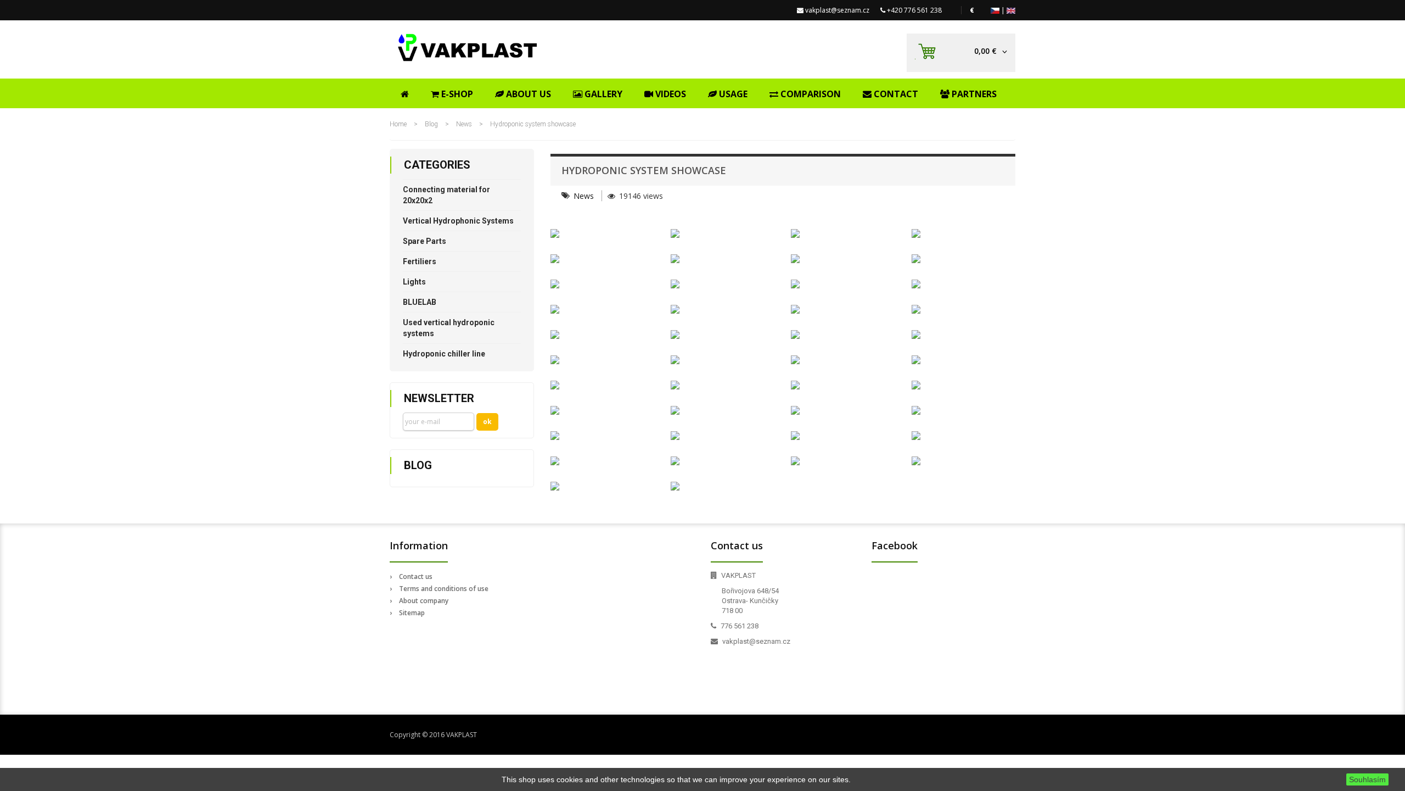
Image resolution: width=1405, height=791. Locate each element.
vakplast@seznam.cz (837, 10)
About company (423, 600)
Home (398, 124)
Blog (432, 124)
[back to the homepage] (468, 48)
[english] (1011, 10)
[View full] (602, 233)
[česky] (995, 10)
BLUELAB (419, 302)
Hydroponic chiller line (444, 353)
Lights (414, 281)
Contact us (415, 576)
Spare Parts (424, 241)
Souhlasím (1367, 779)
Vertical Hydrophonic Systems (458, 220)
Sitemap (412, 612)
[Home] (405, 92)
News (464, 124)
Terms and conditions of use (443, 588)
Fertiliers (419, 261)
